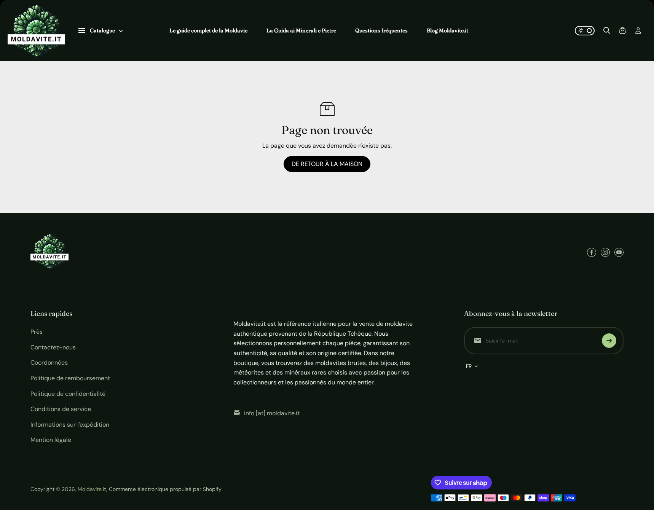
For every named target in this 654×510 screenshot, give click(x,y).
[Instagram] (605, 252)
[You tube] (619, 252)
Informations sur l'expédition (69, 425)
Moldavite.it (92, 489)
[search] (606, 30)
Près (36, 332)
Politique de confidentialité (67, 394)
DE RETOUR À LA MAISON (327, 164)
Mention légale (50, 440)
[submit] (609, 340)
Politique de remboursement (70, 378)
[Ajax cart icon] (622, 30)
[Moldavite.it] (36, 30)
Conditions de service (60, 409)
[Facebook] (591, 252)
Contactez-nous (53, 347)
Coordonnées (49, 363)
